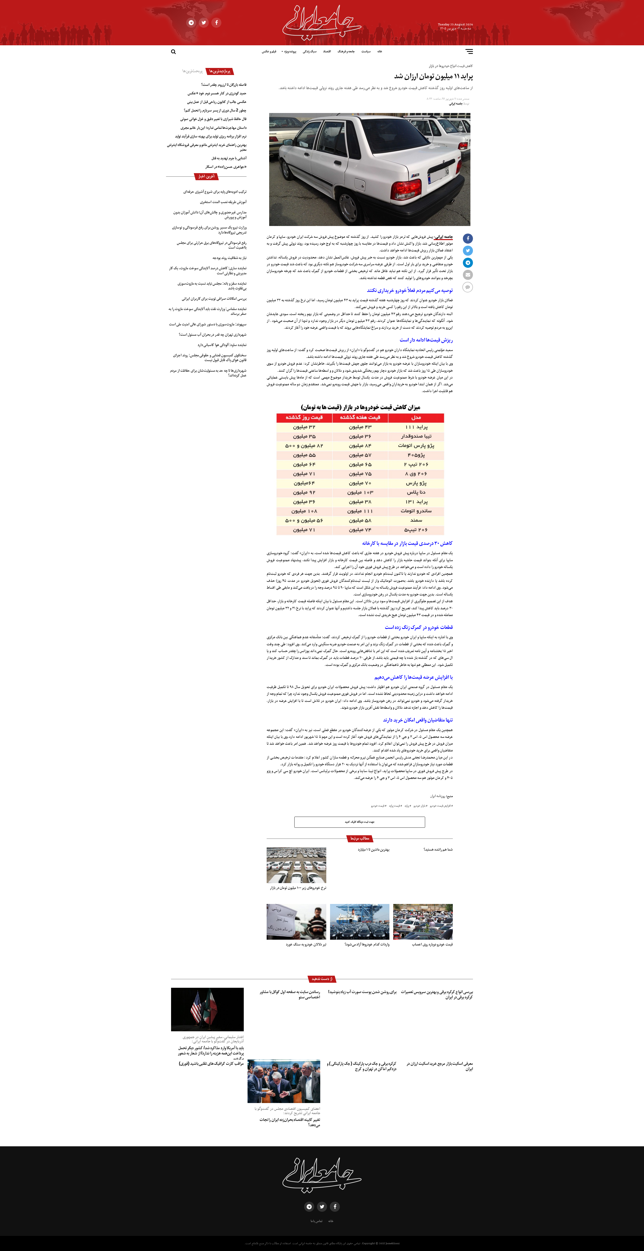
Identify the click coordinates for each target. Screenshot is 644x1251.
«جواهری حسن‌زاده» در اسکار (226, 167)
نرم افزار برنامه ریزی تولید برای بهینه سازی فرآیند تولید (211, 136)
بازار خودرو (419, 806)
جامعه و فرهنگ (346, 51)
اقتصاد (327, 51)
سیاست (366, 51)
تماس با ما (317, 1221)
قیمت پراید (394, 806)
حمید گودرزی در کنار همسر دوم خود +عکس (217, 93)
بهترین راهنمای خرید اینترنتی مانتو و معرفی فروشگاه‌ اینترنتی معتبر (207, 147)
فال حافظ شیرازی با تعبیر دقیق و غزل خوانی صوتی (213, 119)
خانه (379, 51)
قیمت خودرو (377, 806)
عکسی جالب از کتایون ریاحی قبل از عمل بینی (217, 102)
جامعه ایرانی (456, 103)
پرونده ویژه (290, 51)
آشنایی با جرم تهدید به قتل (229, 158)
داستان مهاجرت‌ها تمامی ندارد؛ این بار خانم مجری (214, 128)
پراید (407, 806)
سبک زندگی (309, 51)
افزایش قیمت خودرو (440, 806)
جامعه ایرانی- (443, 237)
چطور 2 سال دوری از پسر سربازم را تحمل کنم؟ (215, 110)
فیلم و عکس (269, 51)
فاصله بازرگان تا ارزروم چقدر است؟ (224, 85)
